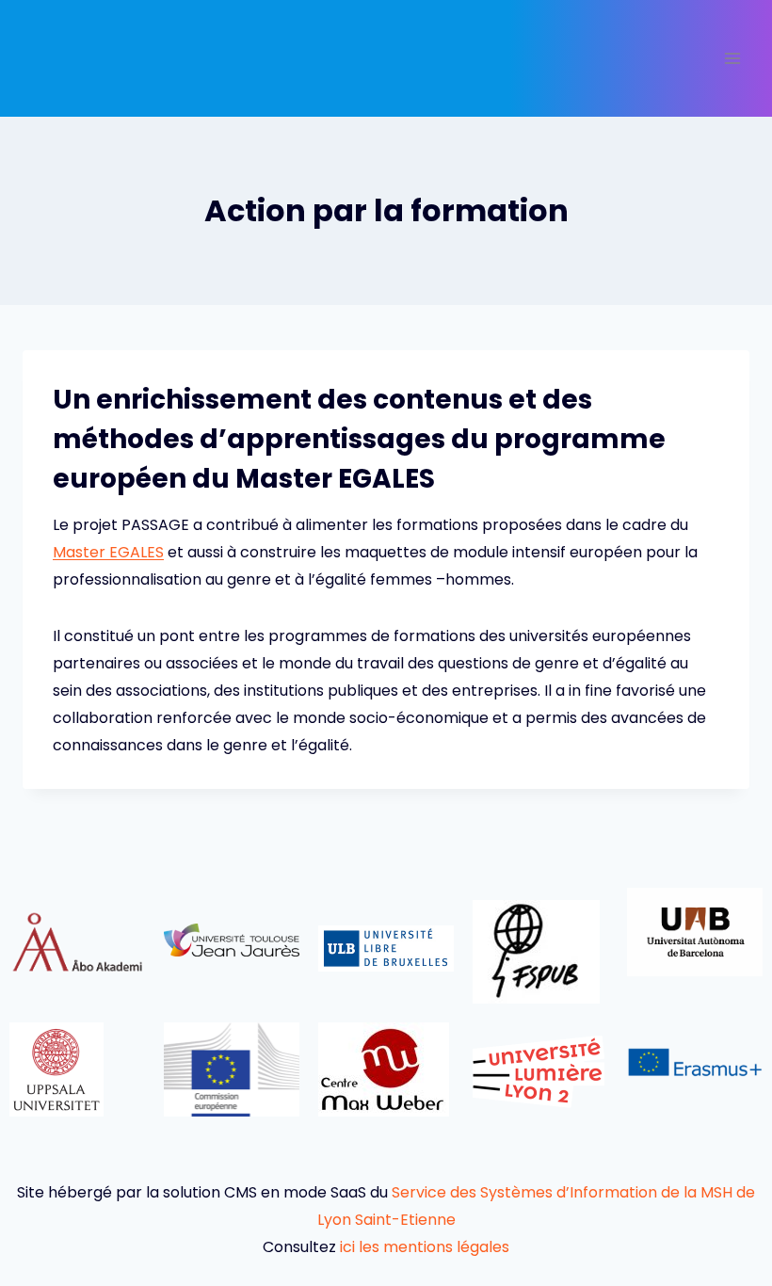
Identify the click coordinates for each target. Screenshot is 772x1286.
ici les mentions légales (424, 1247)
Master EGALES (108, 552)
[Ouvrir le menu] (732, 57)
